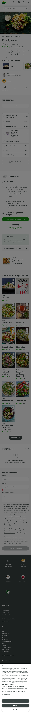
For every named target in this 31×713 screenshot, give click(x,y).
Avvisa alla (15, 705)
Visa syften (15, 709)
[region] (15, 688)
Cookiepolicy (11, 684)
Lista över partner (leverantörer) (8, 696)
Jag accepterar (15, 701)
